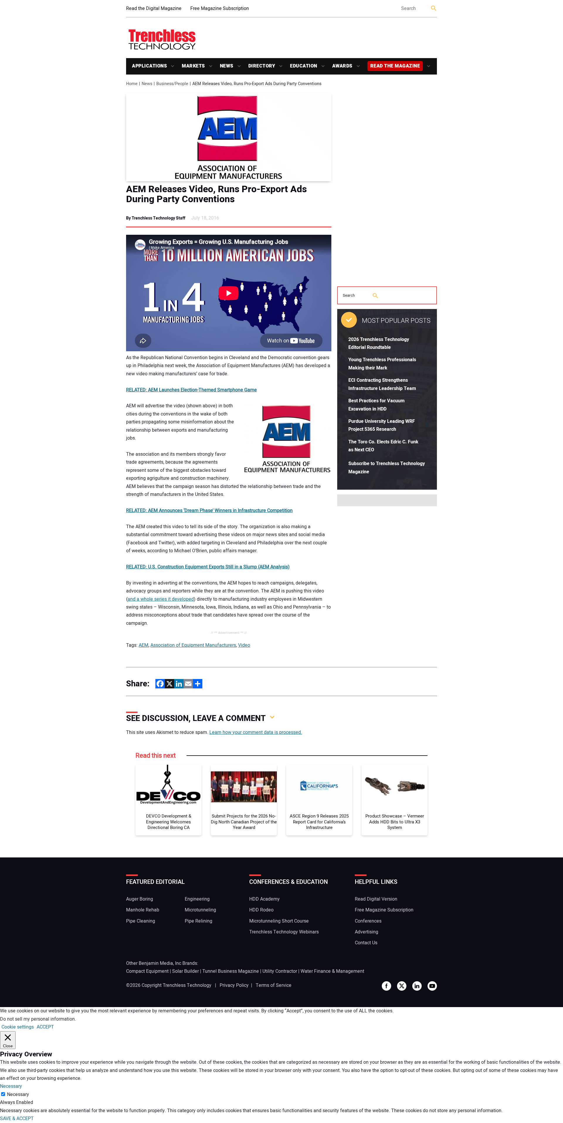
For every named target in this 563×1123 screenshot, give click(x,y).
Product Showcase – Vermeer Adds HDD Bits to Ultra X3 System (394, 822)
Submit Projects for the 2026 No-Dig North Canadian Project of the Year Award (244, 822)
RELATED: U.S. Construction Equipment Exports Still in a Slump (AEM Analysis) (208, 566)
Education (303, 66)
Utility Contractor (279, 971)
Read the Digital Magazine (154, 8)
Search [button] (434, 8)
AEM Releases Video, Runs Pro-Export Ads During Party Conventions (216, 194)
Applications (149, 66)
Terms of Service (273, 985)
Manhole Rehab (142, 909)
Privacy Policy (234, 985)
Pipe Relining (198, 921)
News (226, 66)
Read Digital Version (376, 899)
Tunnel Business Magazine (230, 971)
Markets (193, 66)
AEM (143, 645)
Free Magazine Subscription (219, 8)
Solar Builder (185, 971)
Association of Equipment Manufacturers (193, 645)
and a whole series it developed (161, 599)
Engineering (197, 899)
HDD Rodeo (261, 909)
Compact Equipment (147, 971)
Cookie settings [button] (17, 1027)
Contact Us (366, 942)
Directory (261, 66)
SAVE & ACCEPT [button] (17, 1118)
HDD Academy (264, 899)
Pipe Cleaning (140, 921)
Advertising (366, 931)
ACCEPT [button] (45, 1027)
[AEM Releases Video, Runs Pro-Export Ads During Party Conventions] (228, 137)
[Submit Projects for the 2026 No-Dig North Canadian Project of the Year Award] (244, 787)
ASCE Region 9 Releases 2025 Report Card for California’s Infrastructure (319, 822)
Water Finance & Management (332, 971)
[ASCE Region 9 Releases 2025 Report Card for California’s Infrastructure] (319, 787)
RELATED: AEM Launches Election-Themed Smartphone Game (191, 390)
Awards (342, 66)
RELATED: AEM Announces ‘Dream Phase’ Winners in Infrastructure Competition (209, 510)
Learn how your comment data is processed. (255, 732)
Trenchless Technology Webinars (284, 931)
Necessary (18, 1094)
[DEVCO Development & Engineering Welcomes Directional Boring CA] (168, 787)
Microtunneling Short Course (279, 921)
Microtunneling (200, 909)
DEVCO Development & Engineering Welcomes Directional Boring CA (168, 822)
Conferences (368, 921)
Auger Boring (139, 899)
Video (244, 645)
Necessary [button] (11, 1086)
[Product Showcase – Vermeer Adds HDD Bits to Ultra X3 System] (395, 787)
